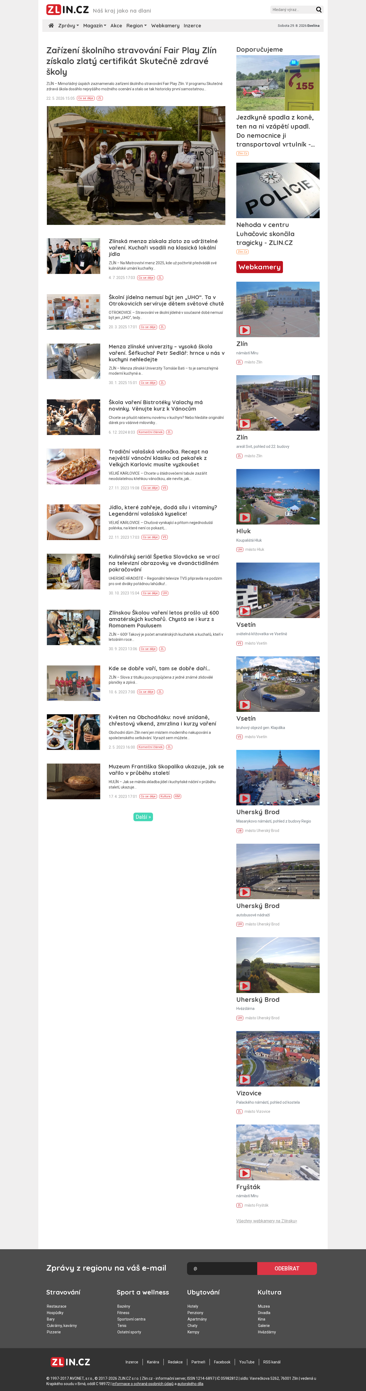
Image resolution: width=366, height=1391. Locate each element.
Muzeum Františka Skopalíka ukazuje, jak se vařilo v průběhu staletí (166, 769)
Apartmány (197, 1319)
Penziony (195, 1313)
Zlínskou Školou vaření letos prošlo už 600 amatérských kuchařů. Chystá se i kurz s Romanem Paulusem (164, 619)
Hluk (243, 531)
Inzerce (192, 26)
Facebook (222, 1362)
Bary (51, 1319)
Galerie (264, 1325)
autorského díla (190, 1384)
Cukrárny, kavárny (62, 1325)
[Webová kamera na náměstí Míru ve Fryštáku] (278, 1152)
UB (240, 830)
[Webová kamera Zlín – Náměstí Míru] (278, 309)
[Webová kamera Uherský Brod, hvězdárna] (278, 965)
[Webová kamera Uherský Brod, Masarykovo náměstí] (278, 777)
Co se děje (85, 98)
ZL (100, 98)
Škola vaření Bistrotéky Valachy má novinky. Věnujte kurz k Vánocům (156, 405)
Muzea (264, 1306)
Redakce (175, 1362)
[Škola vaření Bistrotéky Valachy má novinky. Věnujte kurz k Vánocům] (73, 417)
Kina (261, 1319)
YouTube (247, 1362)
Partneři (198, 1362)
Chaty (192, 1325)
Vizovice (249, 1093)
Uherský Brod (257, 812)
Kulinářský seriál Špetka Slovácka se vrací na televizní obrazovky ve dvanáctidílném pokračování (164, 563)
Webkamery (165, 26)
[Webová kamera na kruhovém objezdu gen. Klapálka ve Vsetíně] (278, 684)
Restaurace (56, 1306)
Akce (116, 26)
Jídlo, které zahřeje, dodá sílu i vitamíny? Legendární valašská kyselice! (163, 510)
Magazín (93, 26)
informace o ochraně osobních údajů (143, 1384)
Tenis (121, 1325)
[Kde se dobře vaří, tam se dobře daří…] (73, 683)
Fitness (123, 1313)
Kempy (193, 1332)
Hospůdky (55, 1313)
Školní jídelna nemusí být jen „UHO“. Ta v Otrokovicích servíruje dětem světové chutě (166, 300)
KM (177, 796)
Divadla (264, 1313)
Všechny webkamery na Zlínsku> (266, 1220)
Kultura (165, 796)
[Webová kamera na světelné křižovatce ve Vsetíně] (278, 590)
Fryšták (248, 1187)
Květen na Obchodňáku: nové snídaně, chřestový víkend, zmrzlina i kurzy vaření (162, 720)
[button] (319, 10)
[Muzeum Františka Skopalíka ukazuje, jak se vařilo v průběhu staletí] (73, 781)
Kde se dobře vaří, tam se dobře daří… (159, 668)
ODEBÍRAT (287, 1268)
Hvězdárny (267, 1332)
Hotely (193, 1306)
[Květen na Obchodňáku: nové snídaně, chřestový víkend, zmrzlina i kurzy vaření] (73, 732)
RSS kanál (272, 1362)
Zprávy (66, 26)
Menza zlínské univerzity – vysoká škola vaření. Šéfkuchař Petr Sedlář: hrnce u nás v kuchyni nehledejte (167, 353)
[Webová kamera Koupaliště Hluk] (278, 497)
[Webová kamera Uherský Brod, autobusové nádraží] (278, 871)
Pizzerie (54, 1332)
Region (134, 26)
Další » (143, 817)
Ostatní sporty (129, 1332)
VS (164, 488)
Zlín (242, 344)
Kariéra (153, 1362)
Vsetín (246, 624)
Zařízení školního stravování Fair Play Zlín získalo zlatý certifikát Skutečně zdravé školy (131, 61)
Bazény (123, 1306)
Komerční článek (151, 432)
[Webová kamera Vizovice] (278, 1059)
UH (165, 593)
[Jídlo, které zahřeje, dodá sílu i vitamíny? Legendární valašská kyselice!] (73, 522)
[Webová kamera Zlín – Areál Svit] (278, 403)
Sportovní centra (131, 1319)
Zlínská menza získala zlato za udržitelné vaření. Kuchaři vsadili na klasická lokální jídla (163, 247)
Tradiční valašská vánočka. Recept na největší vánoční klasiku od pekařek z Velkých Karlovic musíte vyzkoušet (158, 458)
